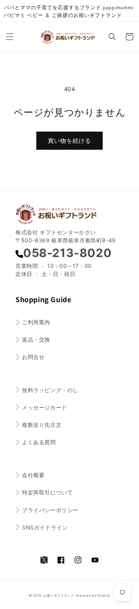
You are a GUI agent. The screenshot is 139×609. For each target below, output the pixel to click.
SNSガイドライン (45, 527)
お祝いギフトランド (59, 595)
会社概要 (33, 475)
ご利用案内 (36, 322)
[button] (9, 36)
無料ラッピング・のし (50, 390)
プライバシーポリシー (50, 510)
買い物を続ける (69, 140)
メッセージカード (44, 407)
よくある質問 (39, 442)
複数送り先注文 (41, 424)
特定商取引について (47, 492)
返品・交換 (36, 339)
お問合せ (33, 357)
